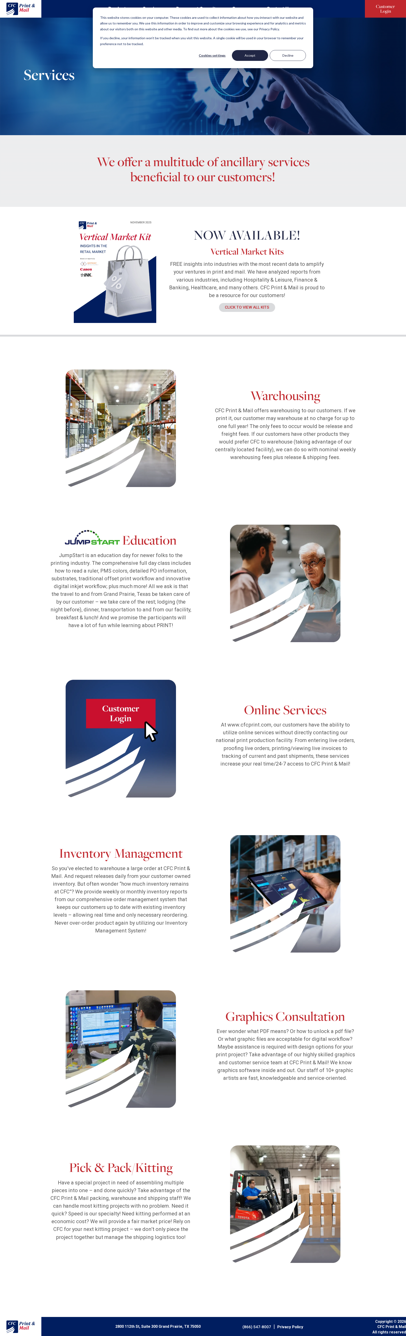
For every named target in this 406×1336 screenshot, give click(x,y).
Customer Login (385, 8)
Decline (287, 55)
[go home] (21, 9)
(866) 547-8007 (256, 1326)
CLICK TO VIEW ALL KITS (247, 307)
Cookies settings (212, 55)
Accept (250, 55)
